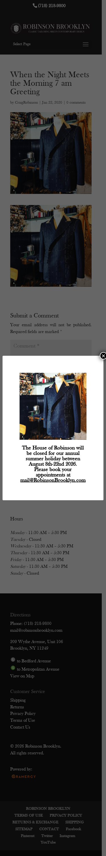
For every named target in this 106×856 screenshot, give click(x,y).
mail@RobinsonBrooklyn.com (53, 480)
